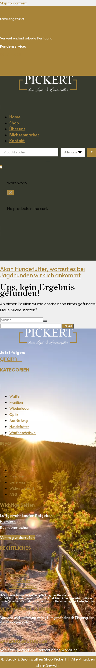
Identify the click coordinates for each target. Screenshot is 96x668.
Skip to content (13, 2)
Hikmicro (8, 521)
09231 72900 (10, 54)
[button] (48, 104)
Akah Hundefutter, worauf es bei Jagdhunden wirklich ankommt (42, 272)
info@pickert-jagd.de (16, 74)
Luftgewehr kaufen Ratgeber (26, 515)
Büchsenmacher (14, 527)
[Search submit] (91, 152)
